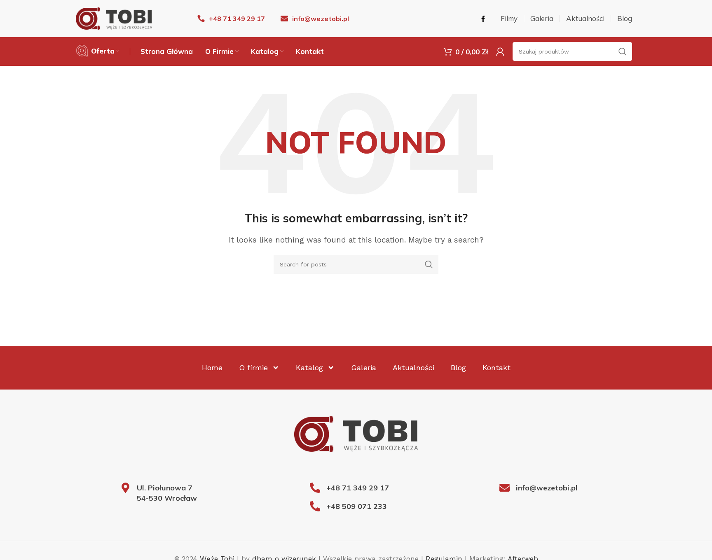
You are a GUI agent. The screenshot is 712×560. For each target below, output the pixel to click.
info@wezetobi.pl (547, 487)
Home (212, 367)
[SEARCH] (428, 264)
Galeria (363, 367)
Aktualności (413, 367)
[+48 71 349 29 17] (315, 488)
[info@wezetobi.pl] (504, 488)
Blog (458, 367)
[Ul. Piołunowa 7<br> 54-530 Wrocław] (125, 488)
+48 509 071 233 (356, 506)
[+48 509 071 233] (315, 506)
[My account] (500, 51)
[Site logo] (114, 18)
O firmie (253, 367)
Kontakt (496, 367)
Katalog (309, 367)
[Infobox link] (231, 18)
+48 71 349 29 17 (357, 487)
